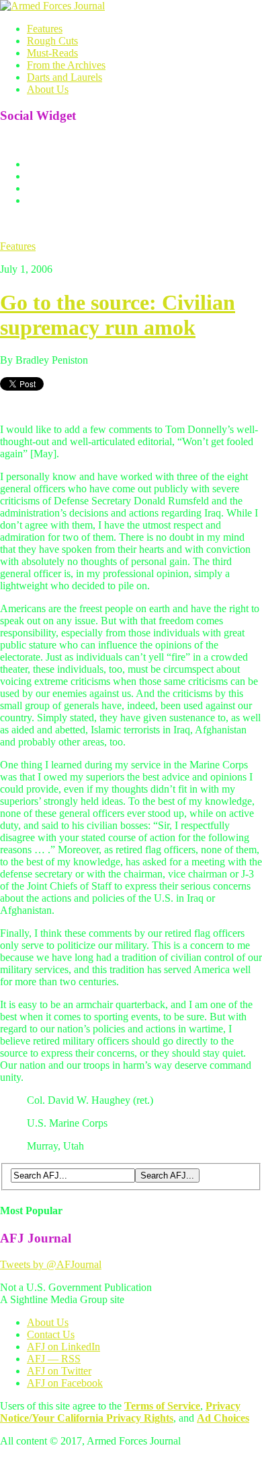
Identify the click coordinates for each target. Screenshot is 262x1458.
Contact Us (51, 1334)
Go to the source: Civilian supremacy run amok (117, 314)
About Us (48, 89)
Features (44, 28)
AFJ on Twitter (59, 1371)
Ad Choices (223, 1418)
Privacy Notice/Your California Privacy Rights (120, 1412)
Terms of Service (162, 1406)
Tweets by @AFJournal (50, 1264)
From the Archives (66, 65)
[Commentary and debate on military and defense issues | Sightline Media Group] (52, 5)
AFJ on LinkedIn (63, 1346)
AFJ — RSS (54, 1358)
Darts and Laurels (64, 77)
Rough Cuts (52, 40)
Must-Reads (52, 53)
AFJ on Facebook (65, 1383)
